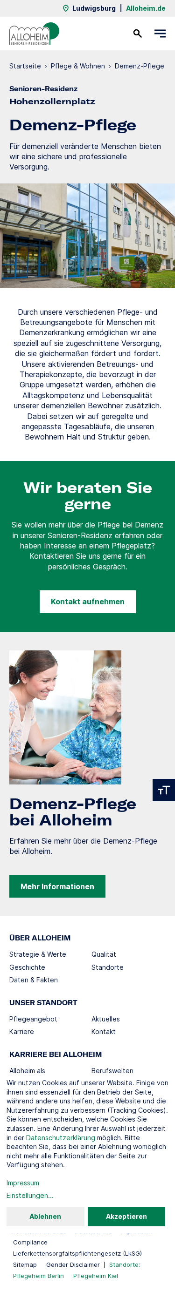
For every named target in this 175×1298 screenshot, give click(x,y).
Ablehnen (45, 1216)
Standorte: (124, 1264)
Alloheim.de (146, 8)
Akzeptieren (126, 1216)
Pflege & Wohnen (78, 66)
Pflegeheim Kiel (95, 1275)
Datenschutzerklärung (60, 1138)
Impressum (23, 1183)
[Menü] (160, 33)
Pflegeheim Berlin (38, 1275)
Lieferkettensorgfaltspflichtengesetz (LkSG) (77, 1253)
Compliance (30, 1242)
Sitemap (25, 1264)
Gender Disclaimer (73, 1264)
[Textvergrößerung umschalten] (164, 790)
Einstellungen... (30, 1195)
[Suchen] (137, 33)
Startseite (25, 66)
